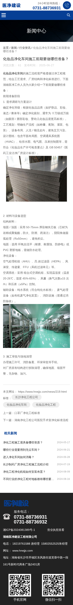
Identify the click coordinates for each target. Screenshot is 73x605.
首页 (6, 47)
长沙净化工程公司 (26, 397)
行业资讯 (25, 47)
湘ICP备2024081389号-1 (19, 529)
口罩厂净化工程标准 (27, 413)
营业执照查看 (55, 529)
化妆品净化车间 (17, 404)
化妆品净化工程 (46, 404)
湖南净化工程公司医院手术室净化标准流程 (41, 420)
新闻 (14, 47)
